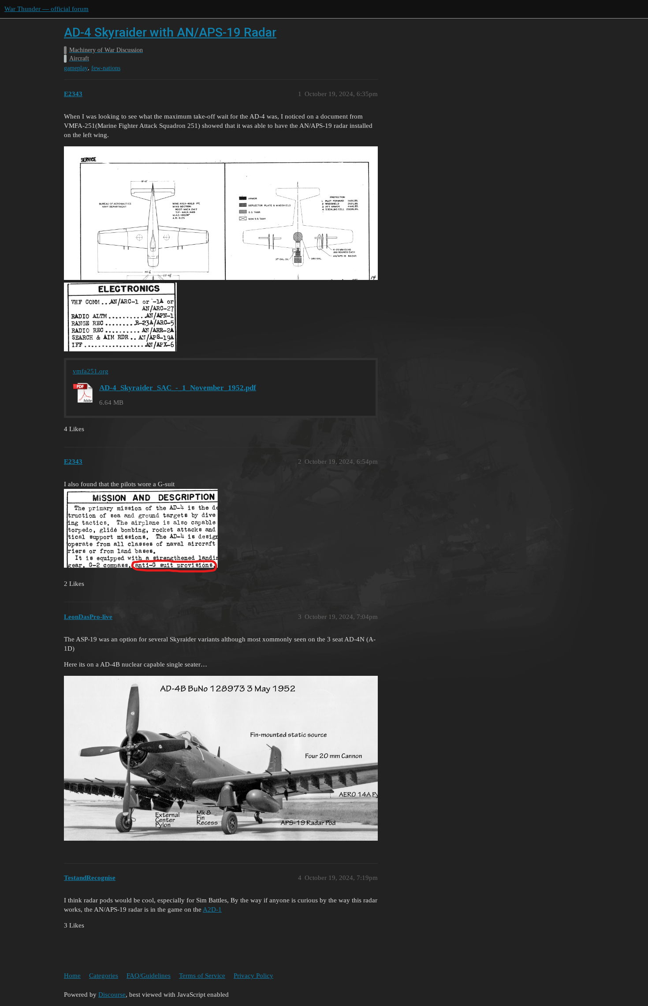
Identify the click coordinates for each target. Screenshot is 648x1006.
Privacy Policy (253, 975)
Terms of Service (202, 975)
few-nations (105, 68)
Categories (103, 975)
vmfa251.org (90, 371)
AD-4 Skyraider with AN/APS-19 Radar (170, 32)
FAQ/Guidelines (149, 975)
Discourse (112, 994)
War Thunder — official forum (46, 8)
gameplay (76, 68)
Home (72, 975)
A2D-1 (212, 909)
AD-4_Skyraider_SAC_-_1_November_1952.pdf (177, 388)
